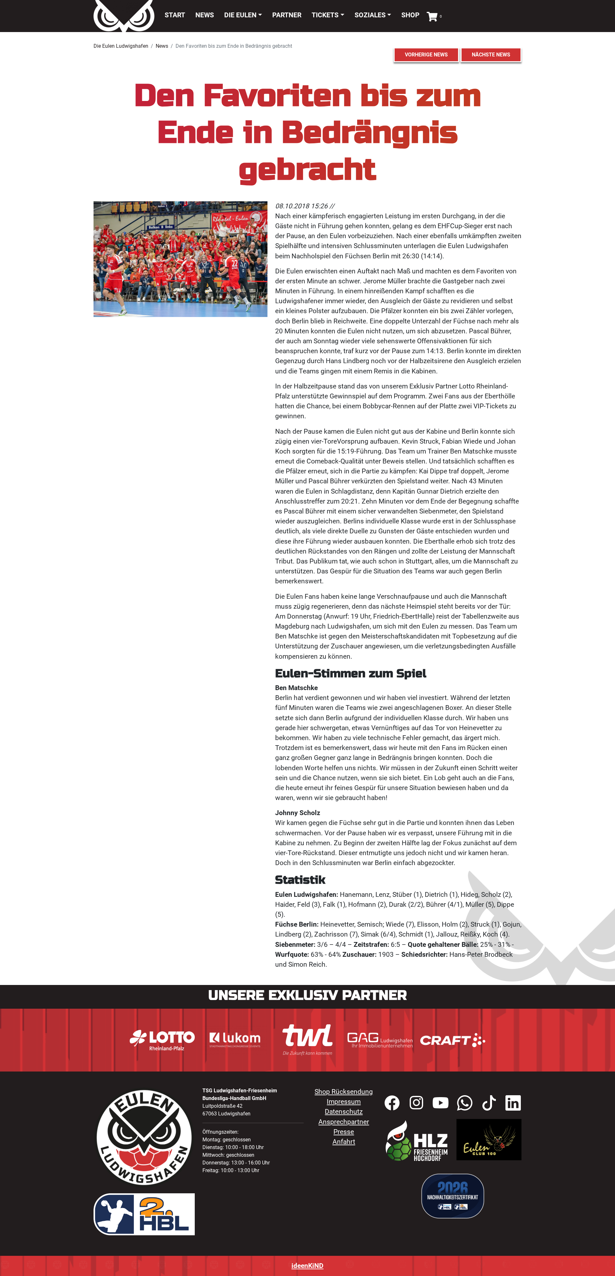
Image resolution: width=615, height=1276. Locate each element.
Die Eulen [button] (240, 15)
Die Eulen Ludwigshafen (121, 46)
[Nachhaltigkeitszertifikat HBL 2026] (452, 1195)
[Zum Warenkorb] (432, 15)
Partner (286, 15)
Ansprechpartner (343, 1122)
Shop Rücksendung (344, 1092)
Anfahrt (343, 1142)
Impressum (344, 1101)
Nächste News (491, 55)
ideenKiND (307, 1266)
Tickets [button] (325, 15)
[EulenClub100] (488, 1139)
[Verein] (416, 1140)
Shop (410, 15)
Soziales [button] (370, 15)
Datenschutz (344, 1111)
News (204, 15)
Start (175, 15)
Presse (343, 1132)
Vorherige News (426, 55)
